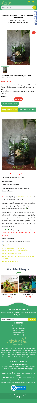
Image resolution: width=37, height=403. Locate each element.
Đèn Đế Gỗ (29, 197)
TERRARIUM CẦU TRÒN (8, 250)
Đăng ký (32, 319)
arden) (23, 248)
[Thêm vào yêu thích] (34, 32)
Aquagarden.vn (24, 395)
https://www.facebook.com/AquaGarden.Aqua (22, 380)
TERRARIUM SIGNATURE (9, 256)
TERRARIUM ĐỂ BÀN (8, 253)
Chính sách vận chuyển (18, 328)
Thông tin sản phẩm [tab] (9, 109)
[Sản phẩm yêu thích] (27, 2)
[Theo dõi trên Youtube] (22, 397)
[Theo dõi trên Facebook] (15, 397)
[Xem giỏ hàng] (31, 2)
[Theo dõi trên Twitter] (17, 397)
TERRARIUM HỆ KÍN (22, 250)
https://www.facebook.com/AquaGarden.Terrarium (21, 382)
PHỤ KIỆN (18, 253)
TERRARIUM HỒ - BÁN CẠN (10, 262)
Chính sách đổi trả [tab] (25, 109)
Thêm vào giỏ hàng (10, 104)
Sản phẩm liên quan (18, 269)
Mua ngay (18, 99)
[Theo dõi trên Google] (20, 397)
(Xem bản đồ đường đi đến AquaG (11, 248)
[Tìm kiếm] (34, 7)
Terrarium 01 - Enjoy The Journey (9, 294)
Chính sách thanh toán (18, 326)
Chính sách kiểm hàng (18, 330)
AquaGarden (8, 245)
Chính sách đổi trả (18, 332)
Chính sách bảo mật (18, 335)
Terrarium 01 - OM (27, 294)
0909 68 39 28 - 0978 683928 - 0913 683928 (22, 377)
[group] (18, 47)
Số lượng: (4, 96)
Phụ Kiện (21, 197)
